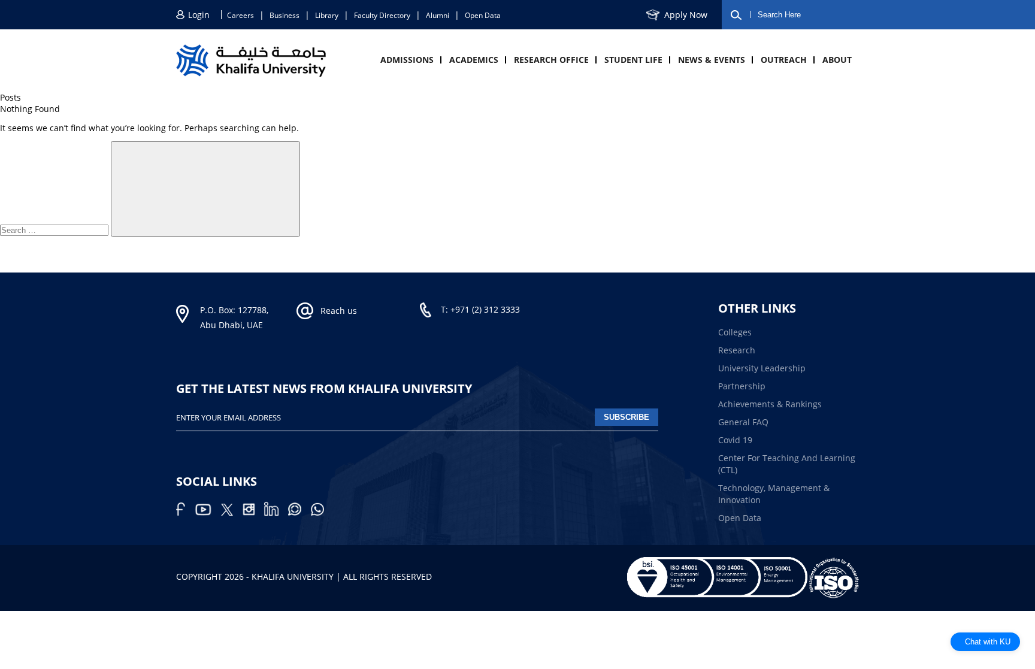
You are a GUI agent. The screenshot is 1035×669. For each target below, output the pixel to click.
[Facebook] (185, 512)
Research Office (551, 59)
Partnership (741, 386)
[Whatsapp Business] (321, 512)
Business (284, 15)
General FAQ (743, 422)
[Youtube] (208, 512)
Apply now (685, 14)
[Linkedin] (276, 512)
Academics (473, 59)
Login (199, 14)
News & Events (711, 59)
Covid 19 (735, 440)
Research (736, 350)
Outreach (784, 59)
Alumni (437, 15)
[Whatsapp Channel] (299, 512)
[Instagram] (253, 512)
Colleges (735, 332)
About (837, 59)
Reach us (338, 310)
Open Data (483, 15)
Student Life (633, 59)
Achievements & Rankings (770, 404)
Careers (240, 15)
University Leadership (762, 368)
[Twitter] (232, 512)
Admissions (407, 59)
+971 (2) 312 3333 (485, 309)
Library (326, 15)
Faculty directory (382, 15)
